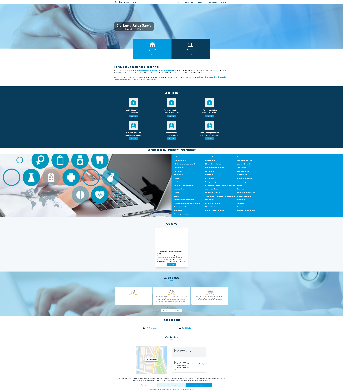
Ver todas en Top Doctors (171, 311)
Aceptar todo (199, 385)
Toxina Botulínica (242, 157)
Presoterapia (209, 200)
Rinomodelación (179, 167)
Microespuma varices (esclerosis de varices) (220, 185)
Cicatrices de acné (180, 189)
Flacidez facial (178, 182)
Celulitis (176, 192)
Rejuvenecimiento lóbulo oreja (184, 200)
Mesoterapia (178, 171)
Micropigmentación (180, 207)
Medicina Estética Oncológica (215, 210)
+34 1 (178, 353)
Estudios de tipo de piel (213, 203)
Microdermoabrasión (244, 196)
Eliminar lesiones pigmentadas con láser (187, 203)
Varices (239, 185)
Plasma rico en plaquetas (213, 164)
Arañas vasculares (211, 189)
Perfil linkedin (186, 328)
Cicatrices (240, 189)
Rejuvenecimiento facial (245, 178)
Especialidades (189, 2)
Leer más (133, 116)
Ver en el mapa (152, 359)
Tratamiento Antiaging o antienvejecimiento (220, 196)
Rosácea (240, 207)
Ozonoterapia (241, 167)
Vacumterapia (241, 200)
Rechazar (144, 385)
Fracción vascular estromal (246, 192)
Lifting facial (209, 175)
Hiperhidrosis (178, 175)
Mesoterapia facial (243, 164)
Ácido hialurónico (179, 157)
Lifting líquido (209, 178)
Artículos (200, 2)
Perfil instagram (152, 328)
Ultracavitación (210, 207)
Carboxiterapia (210, 171)
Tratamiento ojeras (211, 157)
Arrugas (176, 196)
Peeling (176, 178)
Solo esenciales (171, 385)
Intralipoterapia (242, 182)
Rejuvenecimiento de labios (246, 210)
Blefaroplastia (210, 160)
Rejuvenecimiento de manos (214, 167)
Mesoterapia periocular (181, 214)
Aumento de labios (180, 160)
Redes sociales (212, 2)
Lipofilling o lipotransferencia (183, 185)
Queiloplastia (178, 210)
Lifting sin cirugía (211, 182)
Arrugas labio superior (212, 192)
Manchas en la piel (243, 171)
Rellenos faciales (242, 175)
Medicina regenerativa (244, 160)
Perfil (178, 2)
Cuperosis (240, 203)
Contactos (224, 2)
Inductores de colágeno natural (184, 164)
